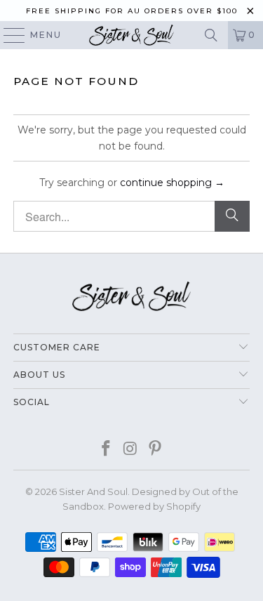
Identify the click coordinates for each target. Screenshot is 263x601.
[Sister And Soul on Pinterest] (155, 450)
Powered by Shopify (154, 506)
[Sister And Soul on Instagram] (131, 450)
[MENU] (7, 35)
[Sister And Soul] (132, 35)
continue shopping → (172, 182)
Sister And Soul (93, 491)
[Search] (211, 35)
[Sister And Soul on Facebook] (106, 450)
